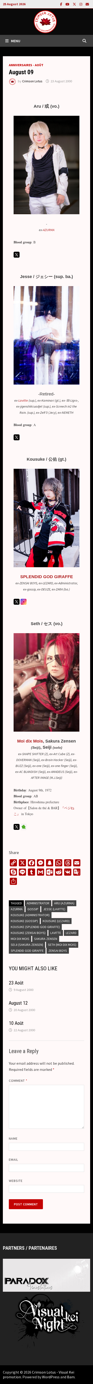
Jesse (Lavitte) (54, 909)
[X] (75, 4)
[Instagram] (81, 4)
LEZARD (71, 933)
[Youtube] (68, 4)
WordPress (51, 1377)
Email (13, 1159)
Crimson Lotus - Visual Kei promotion (38, 1374)
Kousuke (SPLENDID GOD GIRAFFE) (35, 927)
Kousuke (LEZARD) (56, 921)
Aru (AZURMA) (64, 903)
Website (16, 1181)
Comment (18, 1080)
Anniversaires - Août (26, 65)
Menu (15, 40)
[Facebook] (61, 4)
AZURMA (48, 230)
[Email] (87, 4)
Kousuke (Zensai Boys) (28, 933)
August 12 (18, 1003)
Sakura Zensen (45, 939)
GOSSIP (32, 909)
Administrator (38, 903)
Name (13, 1138)
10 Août (16, 1023)
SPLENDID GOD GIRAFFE (46, 576)
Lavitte (23, 400)
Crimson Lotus (32, 81)
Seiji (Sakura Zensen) (27, 945)
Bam (71, 1377)
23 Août (16, 983)
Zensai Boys (57, 950)
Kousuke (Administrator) (30, 915)
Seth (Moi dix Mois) (62, 945)
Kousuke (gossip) (24, 921)
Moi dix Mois (30, 741)
